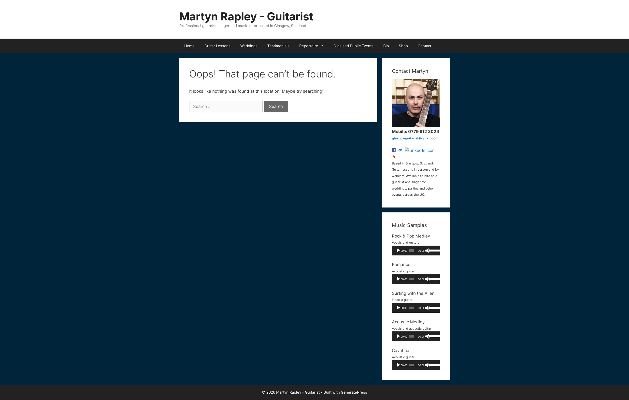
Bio (386, 46)
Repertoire (308, 46)
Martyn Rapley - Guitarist (246, 16)
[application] (416, 250)
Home (189, 46)
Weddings (248, 46)
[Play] (398, 250)
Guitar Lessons (217, 46)
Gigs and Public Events (353, 46)
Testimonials (278, 46)
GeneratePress (354, 392)
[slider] (433, 250)
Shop (403, 46)
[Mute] (427, 250)
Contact (424, 46)
